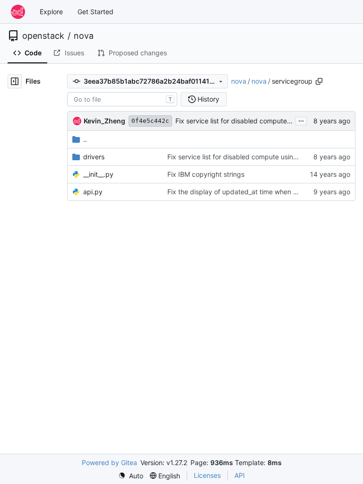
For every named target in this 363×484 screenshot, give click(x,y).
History (208, 99)
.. (85, 139)
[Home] (18, 11)
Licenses (207, 475)
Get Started (95, 12)
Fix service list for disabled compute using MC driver (256, 121)
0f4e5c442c (150, 120)
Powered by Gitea (109, 462)
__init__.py (98, 174)
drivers (93, 157)
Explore (51, 12)
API (239, 475)
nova (84, 36)
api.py (93, 192)
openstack (43, 36)
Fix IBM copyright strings (205, 174)
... (301, 120)
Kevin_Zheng (104, 121)
